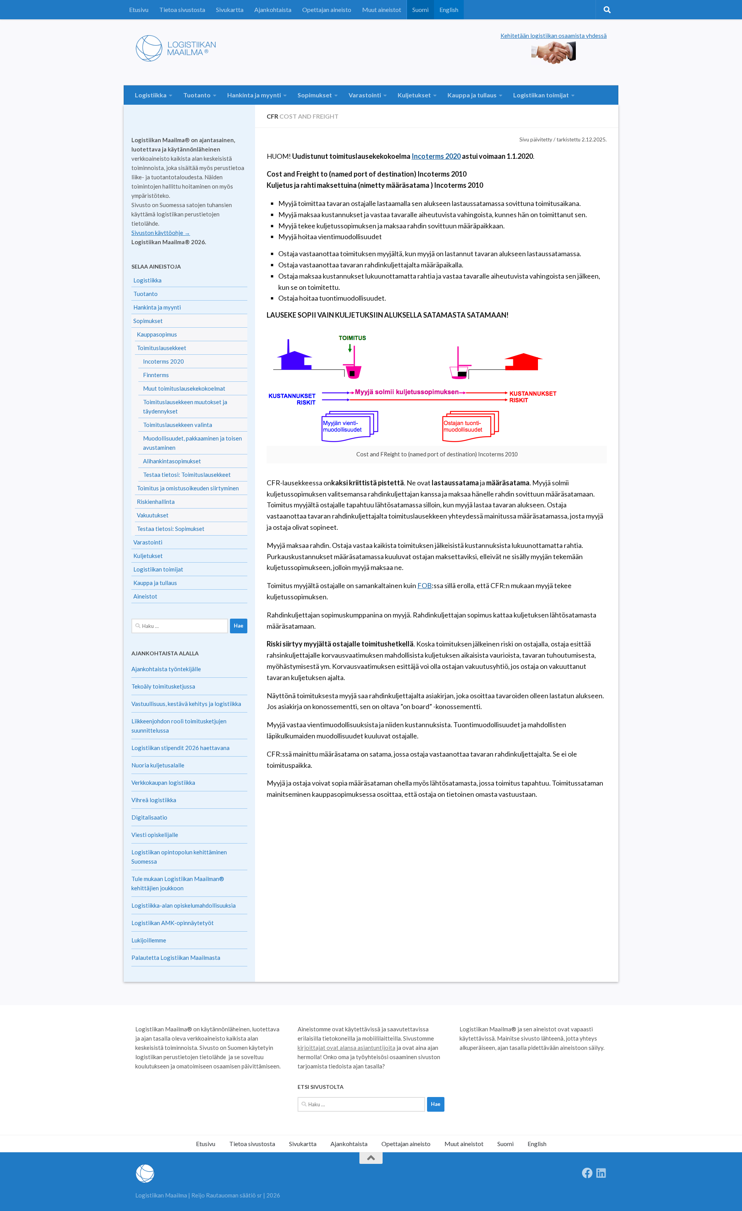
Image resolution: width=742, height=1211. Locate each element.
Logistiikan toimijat (541, 95)
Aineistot (145, 596)
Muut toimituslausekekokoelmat (184, 388)
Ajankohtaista (272, 9)
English (448, 9)
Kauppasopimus (157, 334)
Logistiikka (151, 95)
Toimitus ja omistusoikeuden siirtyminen (188, 488)
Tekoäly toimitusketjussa (163, 686)
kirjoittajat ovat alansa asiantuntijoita (346, 1047)
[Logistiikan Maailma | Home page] (178, 48)
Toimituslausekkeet (161, 347)
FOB (424, 585)
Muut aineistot (381, 9)
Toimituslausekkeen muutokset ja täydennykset (185, 406)
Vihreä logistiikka (153, 799)
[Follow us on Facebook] (587, 1173)
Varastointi (365, 95)
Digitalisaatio (149, 817)
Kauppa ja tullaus (472, 95)
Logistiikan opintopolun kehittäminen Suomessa (179, 857)
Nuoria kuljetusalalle (157, 765)
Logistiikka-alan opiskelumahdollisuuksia (183, 905)
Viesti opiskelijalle (154, 834)
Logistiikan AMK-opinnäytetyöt (172, 922)
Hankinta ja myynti (254, 95)
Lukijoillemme (148, 940)
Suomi (420, 9)
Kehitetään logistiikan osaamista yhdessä (553, 35)
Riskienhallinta (156, 501)
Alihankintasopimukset (172, 461)
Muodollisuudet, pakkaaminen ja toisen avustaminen (192, 443)
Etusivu (138, 9)
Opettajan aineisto (326, 9)
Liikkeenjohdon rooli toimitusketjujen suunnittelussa (178, 726)
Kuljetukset (414, 95)
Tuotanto (197, 95)
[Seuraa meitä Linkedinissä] (601, 1173)
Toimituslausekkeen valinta (177, 424)
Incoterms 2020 (436, 156)
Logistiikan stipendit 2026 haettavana (180, 747)
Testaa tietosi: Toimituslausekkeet (187, 474)
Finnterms (156, 374)
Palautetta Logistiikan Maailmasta (175, 957)
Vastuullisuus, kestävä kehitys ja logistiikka (186, 703)
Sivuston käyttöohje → (160, 232)
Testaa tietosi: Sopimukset (170, 528)
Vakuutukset (152, 515)
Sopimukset (315, 95)
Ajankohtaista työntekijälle (166, 668)
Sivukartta (229, 9)
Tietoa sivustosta (182, 9)
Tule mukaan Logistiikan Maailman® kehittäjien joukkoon (177, 883)
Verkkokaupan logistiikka (163, 782)
